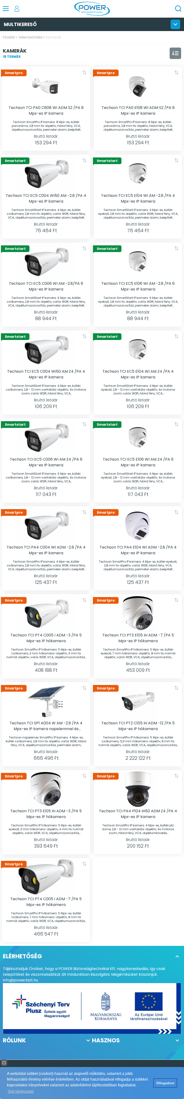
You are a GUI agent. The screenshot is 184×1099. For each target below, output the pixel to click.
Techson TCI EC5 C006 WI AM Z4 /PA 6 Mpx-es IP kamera (46, 462)
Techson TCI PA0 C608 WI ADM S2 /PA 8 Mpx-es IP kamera (46, 110)
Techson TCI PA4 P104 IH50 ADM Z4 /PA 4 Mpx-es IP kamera (138, 813)
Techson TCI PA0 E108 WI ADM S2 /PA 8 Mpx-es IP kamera (138, 110)
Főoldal (9, 37)
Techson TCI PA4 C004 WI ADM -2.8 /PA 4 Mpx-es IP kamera (46, 550)
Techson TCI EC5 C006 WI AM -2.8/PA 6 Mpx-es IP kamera (46, 286)
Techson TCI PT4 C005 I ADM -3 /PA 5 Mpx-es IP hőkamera (46, 638)
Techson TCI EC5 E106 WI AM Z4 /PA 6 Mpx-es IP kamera (138, 462)
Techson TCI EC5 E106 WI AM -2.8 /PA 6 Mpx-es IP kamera (138, 286)
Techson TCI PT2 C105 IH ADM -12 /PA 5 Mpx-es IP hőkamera (138, 726)
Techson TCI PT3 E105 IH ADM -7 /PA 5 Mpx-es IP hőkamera (138, 638)
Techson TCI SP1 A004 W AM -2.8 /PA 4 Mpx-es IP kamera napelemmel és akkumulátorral (46, 726)
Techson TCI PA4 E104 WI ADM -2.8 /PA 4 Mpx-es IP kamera (138, 550)
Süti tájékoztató (21, 1091)
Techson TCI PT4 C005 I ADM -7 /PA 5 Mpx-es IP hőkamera (46, 901)
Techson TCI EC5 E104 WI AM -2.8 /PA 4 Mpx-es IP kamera (138, 198)
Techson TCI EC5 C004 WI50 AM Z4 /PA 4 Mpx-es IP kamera (46, 374)
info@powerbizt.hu (20, 980)
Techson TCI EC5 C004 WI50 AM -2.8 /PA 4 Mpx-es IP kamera (46, 198)
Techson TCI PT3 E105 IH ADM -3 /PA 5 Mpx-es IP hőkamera (46, 813)
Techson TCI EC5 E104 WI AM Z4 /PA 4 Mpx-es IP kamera (138, 374)
